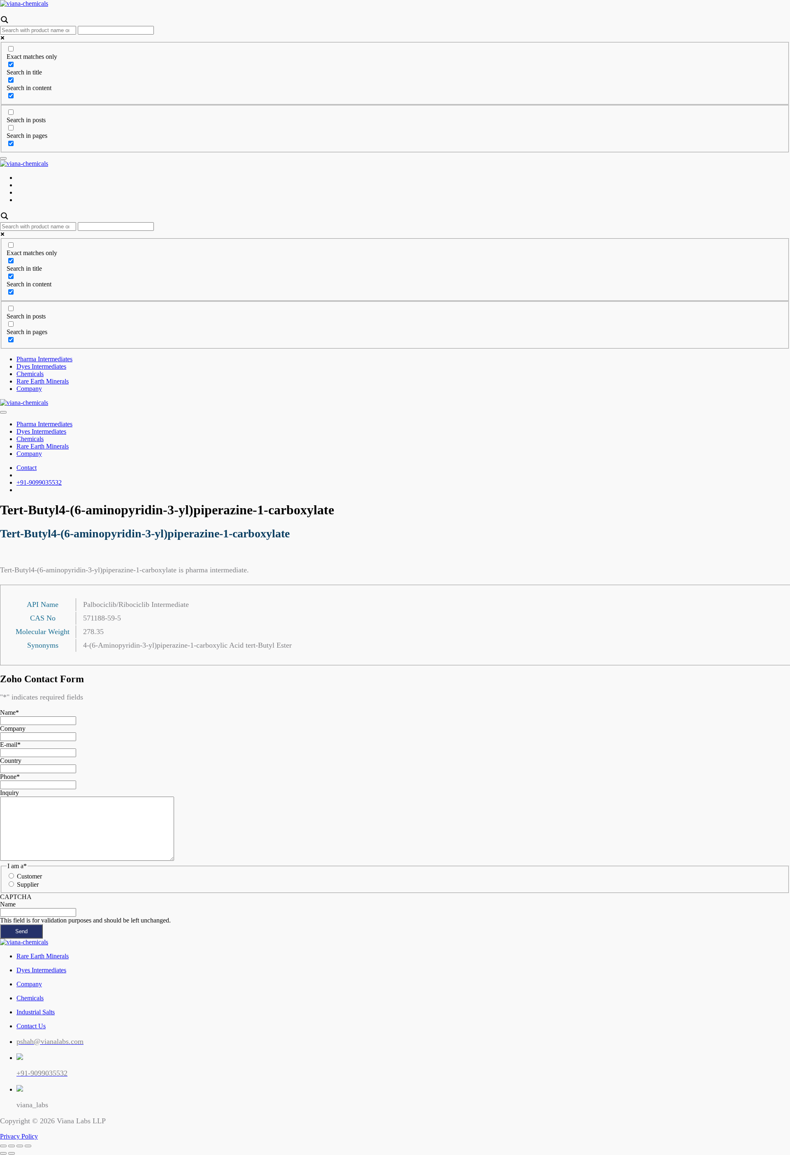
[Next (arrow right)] (11, 1153)
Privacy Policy (19, 1136)
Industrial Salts (35, 1012)
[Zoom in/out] (28, 1146)
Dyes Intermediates (41, 366)
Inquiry (9, 792)
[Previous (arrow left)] (3, 1153)
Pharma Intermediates (44, 359)
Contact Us (31, 1026)
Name (9, 712)
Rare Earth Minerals (42, 381)
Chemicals (30, 373)
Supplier (28, 884)
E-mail (10, 744)
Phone (10, 776)
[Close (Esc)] (3, 1146)
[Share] (11, 1146)
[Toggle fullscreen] (19, 1146)
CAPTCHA (16, 896)
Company (29, 388)
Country (10, 760)
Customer (29, 876)
